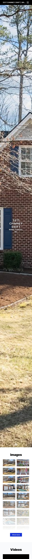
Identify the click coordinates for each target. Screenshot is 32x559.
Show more (16, 535)
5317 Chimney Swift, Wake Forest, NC (14, 2)
